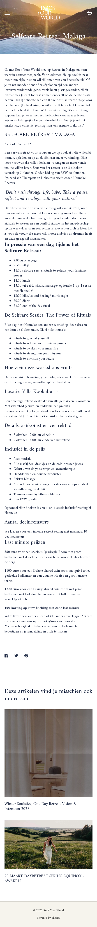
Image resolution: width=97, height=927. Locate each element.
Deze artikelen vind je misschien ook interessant (48, 695)
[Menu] (7, 13)
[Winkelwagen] (90, 13)
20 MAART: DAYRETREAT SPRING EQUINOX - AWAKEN (44, 879)
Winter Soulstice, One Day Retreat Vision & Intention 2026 (40, 806)
